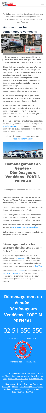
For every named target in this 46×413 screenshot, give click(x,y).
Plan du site (31, 362)
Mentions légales (17, 362)
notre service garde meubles (24, 227)
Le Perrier (34, 384)
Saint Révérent (18, 392)
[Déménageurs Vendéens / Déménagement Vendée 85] (23, 350)
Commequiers (17, 389)
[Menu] (42, 4)
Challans (21, 270)
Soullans (7, 389)
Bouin (6, 373)
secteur (21, 258)
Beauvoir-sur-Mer (26, 373)
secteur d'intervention (23, 139)
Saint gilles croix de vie (12, 273)
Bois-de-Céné (22, 384)
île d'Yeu (38, 266)
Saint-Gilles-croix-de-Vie (18, 378)
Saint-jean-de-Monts (20, 376)
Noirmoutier (10, 384)
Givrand (15, 386)
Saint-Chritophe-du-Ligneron (31, 386)
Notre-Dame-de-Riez (33, 389)
